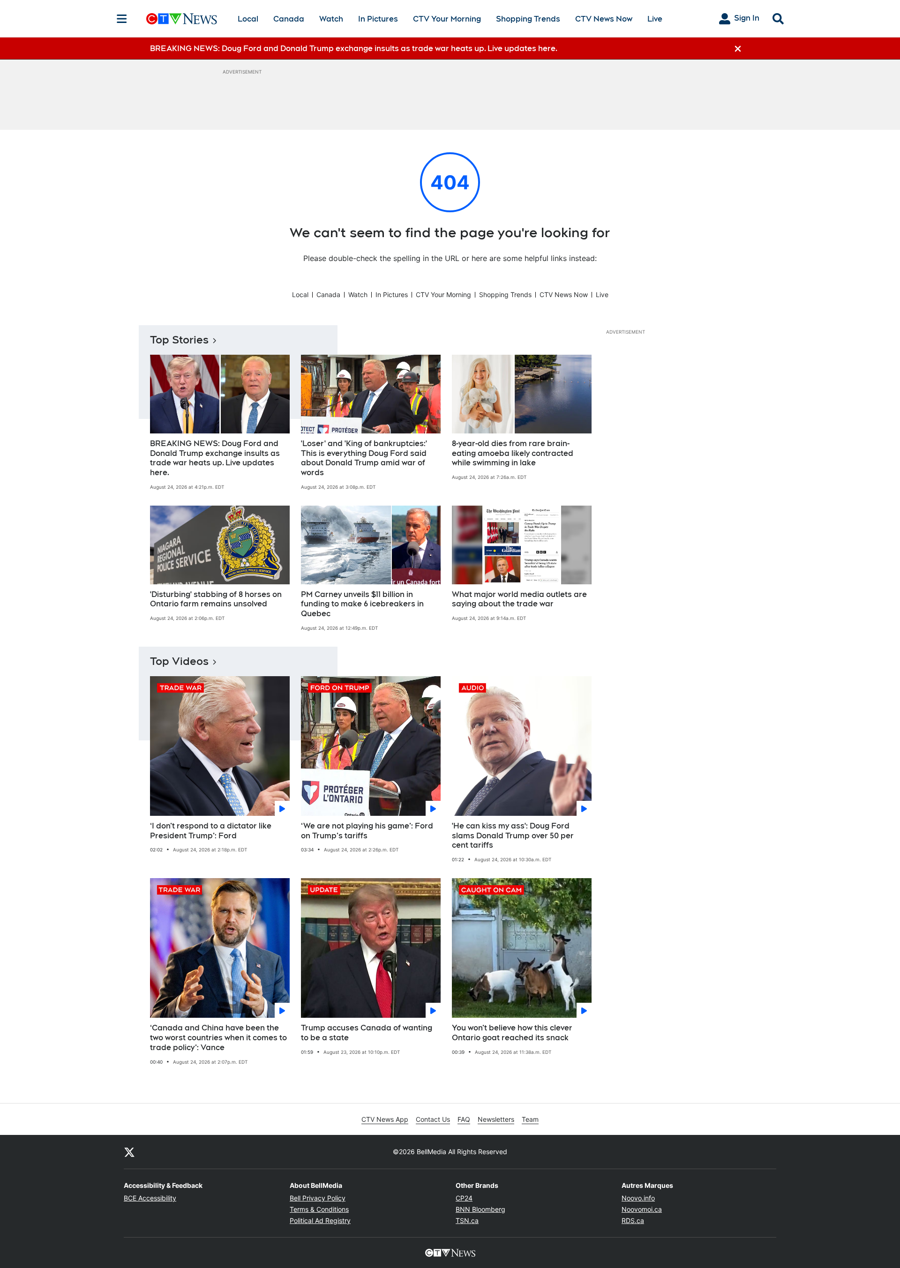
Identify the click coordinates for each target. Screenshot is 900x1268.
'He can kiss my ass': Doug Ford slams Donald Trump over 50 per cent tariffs (513, 835)
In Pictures (378, 19)
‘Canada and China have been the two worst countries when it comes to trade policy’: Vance (218, 1037)
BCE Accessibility (150, 1198)
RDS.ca (633, 1220)
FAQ (464, 1119)
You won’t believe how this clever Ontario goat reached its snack (512, 1032)
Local (248, 19)
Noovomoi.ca (642, 1209)
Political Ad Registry (320, 1220)
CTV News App (384, 1119)
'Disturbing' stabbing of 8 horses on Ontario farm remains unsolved (216, 599)
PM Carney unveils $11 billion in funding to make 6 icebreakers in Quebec (362, 604)
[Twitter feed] (129, 1151)
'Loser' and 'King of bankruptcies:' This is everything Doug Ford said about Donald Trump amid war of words (364, 458)
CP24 (464, 1198)
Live (654, 19)
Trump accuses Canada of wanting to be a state (366, 1032)
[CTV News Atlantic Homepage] (181, 18)
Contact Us (433, 1119)
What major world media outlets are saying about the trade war (519, 599)
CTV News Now (603, 19)
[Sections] (121, 18)
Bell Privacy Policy (317, 1198)
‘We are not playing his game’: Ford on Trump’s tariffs (367, 830)
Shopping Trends (528, 19)
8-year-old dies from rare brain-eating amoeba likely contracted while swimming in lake (512, 453)
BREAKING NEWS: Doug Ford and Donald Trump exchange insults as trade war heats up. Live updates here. (215, 458)
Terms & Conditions (319, 1209)
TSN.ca (467, 1220)
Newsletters (496, 1119)
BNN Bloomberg (480, 1209)
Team (530, 1119)
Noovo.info (638, 1198)
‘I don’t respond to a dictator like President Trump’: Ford (210, 830)
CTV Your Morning (447, 19)
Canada (288, 19)
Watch (331, 19)
